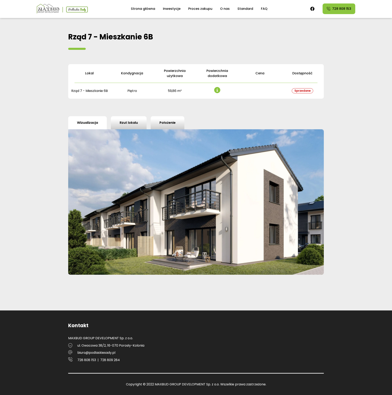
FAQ (264, 8)
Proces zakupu (200, 8)
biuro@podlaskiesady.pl (96, 352)
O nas (225, 8)
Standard (245, 8)
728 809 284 (110, 360)
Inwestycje (171, 8)
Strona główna (143, 8)
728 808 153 (86, 360)
